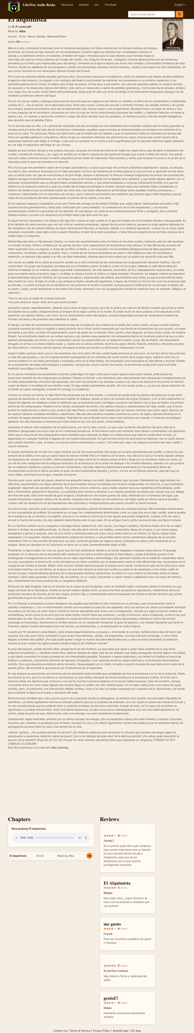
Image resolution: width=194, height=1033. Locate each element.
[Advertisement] (97, 783)
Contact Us (60, 1030)
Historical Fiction (56, 36)
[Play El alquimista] (89, 856)
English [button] (179, 4)
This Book (110, 4)
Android (84, 4)
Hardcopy (67, 4)
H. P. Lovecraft (21, 26)
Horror (31, 36)
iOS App (136, 1030)
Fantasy (41, 36)
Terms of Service (80, 1030)
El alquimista (18, 855)
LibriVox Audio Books (39, 4)
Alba (22, 31)
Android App (120, 1030)
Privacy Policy (101, 1030)
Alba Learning (59, 747)
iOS (96, 4)
